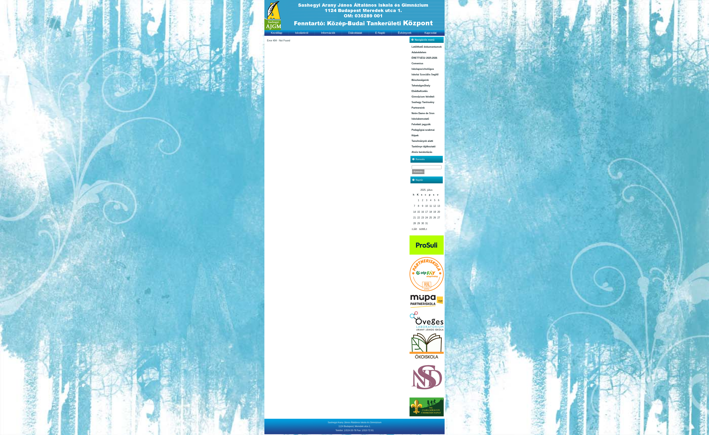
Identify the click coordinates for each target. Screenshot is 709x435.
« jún (414, 228)
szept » (423, 228)
